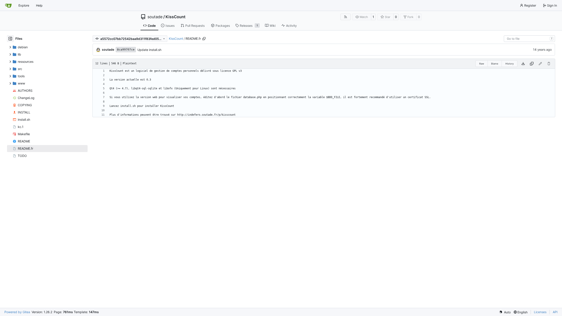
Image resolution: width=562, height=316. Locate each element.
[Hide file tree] (10, 38)
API (555, 312)
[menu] (505, 312)
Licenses (540, 312)
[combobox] (529, 38)
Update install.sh (149, 50)
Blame (494, 63)
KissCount (176, 17)
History (509, 63)
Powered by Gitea (17, 312)
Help (39, 5)
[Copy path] (203, 38)
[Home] (8, 5)
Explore (23, 5)
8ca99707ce (126, 49)
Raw (481, 63)
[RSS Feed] (345, 17)
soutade (155, 17)
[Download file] (523, 63)
